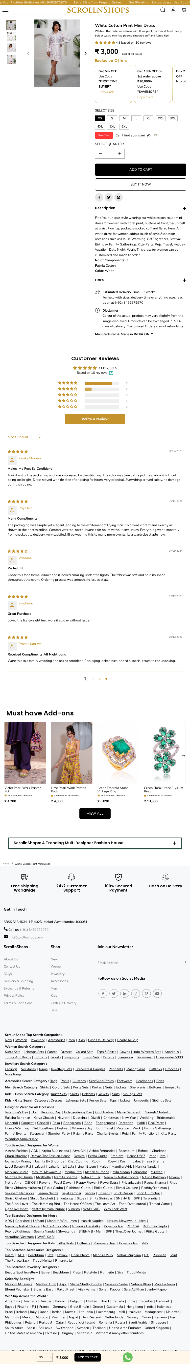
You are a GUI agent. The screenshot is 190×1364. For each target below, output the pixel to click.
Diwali (95, 1117)
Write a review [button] (95, 419)
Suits (109, 1087)
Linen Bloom (86, 1166)
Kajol (63, 1284)
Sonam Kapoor (109, 1289)
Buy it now (140, 184)
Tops (113, 1100)
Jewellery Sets (61, 1069)
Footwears (124, 1081)
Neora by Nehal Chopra (121, 1177)
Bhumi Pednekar (17, 1289)
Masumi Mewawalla (46, 1172)
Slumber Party (59, 1133)
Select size (104, 110)
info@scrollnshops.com (26, 937)
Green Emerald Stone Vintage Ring (112, 789)
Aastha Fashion (16, 1150)
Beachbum (127, 1150)
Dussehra (80, 1117)
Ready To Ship (127, 1040)
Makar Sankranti (129, 1112)
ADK (34, 1150)
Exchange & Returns (19, 988)
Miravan (157, 1172)
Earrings (11, 1069)
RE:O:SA (133, 1226)
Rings (43, 1069)
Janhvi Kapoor (157, 1289)
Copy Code (106, 92)
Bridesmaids (166, 1117)
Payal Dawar (63, 1182)
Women (57, 966)
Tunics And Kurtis (18, 1057)
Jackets (55, 1057)
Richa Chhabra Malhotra (23, 1187)
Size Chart (104, 135)
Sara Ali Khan (134, 1289)
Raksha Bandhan (17, 1117)
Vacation (123, 1128)
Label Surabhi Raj (18, 1166)
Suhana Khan (141, 1284)
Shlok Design (123, 1193)
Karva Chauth (44, 1117)
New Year (129, 1117)
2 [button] (93, 679)
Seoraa (90, 1193)
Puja (125, 1133)
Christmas (111, 1117)
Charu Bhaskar (16, 1156)
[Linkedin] (124, 993)
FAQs (8, 974)
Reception (126, 1123)
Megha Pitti (73, 1172)
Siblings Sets (132, 1094)
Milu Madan (121, 1172)
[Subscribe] (184, 963)
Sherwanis (137, 1087)
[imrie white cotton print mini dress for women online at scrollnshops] (57, 53)
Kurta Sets (12, 1051)
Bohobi (143, 1150)
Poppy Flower (86, 1182)
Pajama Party (83, 1133)
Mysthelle (43, 1177)
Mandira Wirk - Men (62, 1220)
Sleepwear (125, 1057)
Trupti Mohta (42, 1260)
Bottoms (40, 1057)
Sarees (52, 1051)
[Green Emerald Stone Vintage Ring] (118, 753)
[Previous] (28, 53)
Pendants (116, 1069)
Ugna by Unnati (16, 1209)
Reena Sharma (155, 1182)
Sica (120, 1272)
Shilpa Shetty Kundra (86, 1284)
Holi (34, 1112)
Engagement (105, 1123)
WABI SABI (91, 1209)
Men (54, 988)
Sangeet (27, 1123)
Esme (45, 1272)
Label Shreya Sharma (148, 1161)
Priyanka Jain (131, 1182)
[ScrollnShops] (98, 9)
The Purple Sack (17, 1260)
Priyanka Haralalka (86, 1226)
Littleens (83, 1243)
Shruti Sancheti (41, 1198)
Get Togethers (43, 1128)
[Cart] (184, 9)
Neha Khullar (90, 1177)
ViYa (145, 1243)
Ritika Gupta (103, 1187)
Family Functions (144, 1133)
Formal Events (15, 1133)
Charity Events (108, 1133)
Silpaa (81, 1198)
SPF (137, 1198)
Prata (76, 1272)
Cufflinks (155, 1069)
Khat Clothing (78, 1161)
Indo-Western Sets (147, 1051)
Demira (79, 1156)
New (54, 959)
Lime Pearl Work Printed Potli (68, 789)
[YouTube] (157, 993)
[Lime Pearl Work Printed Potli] (72, 753)
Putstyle (90, 1272)
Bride (88, 1123)
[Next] (85, 53)
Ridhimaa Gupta (78, 1187)
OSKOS (30, 1182)
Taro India (150, 1198)
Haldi (141, 1123)
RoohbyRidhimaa (154, 1187)
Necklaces (28, 1069)
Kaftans (108, 1057)
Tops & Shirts (106, 1051)
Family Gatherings (157, 1128)
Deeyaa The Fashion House (50, 1156)
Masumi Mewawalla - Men (126, 1220)
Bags (53, 1081)
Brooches (172, 1069)
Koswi (112, 1161)
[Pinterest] (118, 197)
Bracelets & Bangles (90, 1069)
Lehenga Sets (34, 1051)
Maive (103, 1166)
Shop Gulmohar (148, 1193)
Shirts (44, 1087)
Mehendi (11, 1123)
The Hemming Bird (46, 1203)
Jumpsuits (71, 1057)
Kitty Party (168, 1133)
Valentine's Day (16, 1112)
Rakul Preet (65, 1289)
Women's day (82, 1128)
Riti (146, 1255)
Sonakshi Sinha (116, 1284)
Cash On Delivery (63, 1003)
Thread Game (159, 1203)
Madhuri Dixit (46, 1284)
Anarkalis (172, 1051)
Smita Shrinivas (101, 1198)
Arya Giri (79, 1150)
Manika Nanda (146, 1166)
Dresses (66, 1051)
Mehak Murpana (97, 1172)
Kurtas (97, 1087)
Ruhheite (159, 1255)
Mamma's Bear (105, 1243)
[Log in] (173, 9)
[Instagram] (135, 993)
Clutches (79, 1081)
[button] (105, 42)
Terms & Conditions (18, 1003)
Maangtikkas (135, 1069)
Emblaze (117, 1156)
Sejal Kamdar (71, 1193)
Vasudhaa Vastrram (19, 1236)
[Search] (163, 9)
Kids (54, 995)
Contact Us (12, 966)
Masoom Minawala (18, 1284)
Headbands (144, 1081)
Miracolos (140, 1172)
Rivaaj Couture (127, 1187)
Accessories (59, 981)
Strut (173, 1255)
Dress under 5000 (169, 1057)
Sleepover (37, 1133)
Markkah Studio (16, 1172)
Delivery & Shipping (18, 981)
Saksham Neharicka (19, 1193)
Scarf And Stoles (101, 1081)
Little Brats (65, 1243)
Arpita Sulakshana (55, 1150)
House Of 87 (136, 1156)
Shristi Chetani (16, 1198)
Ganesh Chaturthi (158, 1112)
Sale (54, 1010)
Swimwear (145, 1057)
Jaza (163, 1156)
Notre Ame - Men (56, 1226)
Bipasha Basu (43, 1289)
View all (95, 813)
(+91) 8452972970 (34, 929)
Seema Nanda (48, 1193)
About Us (11, 959)
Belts (160, 1081)
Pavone (44, 1182)
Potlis (65, 1081)
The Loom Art (105, 1203)
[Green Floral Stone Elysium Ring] (165, 753)
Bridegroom (72, 1123)
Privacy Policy (14, 995)
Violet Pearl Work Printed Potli (23, 789)
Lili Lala (68, 1166)
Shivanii (104, 1193)
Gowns (124, 1051)
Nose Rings (13, 1074)
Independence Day (78, 1112)
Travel (108, 1128)
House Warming (17, 1128)
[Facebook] (99, 197)
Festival (63, 1128)
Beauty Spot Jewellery (21, 1272)
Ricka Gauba (53, 1187)
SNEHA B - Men (90, 1231)
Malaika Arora (164, 1284)
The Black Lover (16, 1203)
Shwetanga (64, 1198)
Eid (98, 1128)
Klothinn (98, 1161)
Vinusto (74, 1209)
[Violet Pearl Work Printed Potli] (25, 753)
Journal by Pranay (18, 1161)
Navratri (63, 1117)
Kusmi (124, 1161)
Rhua (173, 1182)
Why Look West (115, 1209)
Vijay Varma (86, 1289)
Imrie (152, 1156)
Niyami (174, 1177)
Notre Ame (13, 1182)
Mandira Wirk (122, 1166)
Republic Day (51, 1112)
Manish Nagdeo (91, 1220)
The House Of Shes (78, 1203)
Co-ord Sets (84, 1051)
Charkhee (159, 1150)
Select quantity (109, 144)
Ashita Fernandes (102, 1150)
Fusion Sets (91, 1057)
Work (137, 1128)
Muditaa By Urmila (19, 1177)
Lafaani (39, 1166)
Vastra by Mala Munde (48, 1209)
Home (6, 863)
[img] (18, 451)
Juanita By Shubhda (49, 1161)
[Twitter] (109, 197)
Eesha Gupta (97, 1156)
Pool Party (156, 1123)
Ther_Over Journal (132, 1203)
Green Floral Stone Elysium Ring (163, 789)
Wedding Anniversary (21, 1139)
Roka (56, 1123)
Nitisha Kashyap (154, 1177)
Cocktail (43, 1123)
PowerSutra (109, 1182)
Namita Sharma (65, 1177)
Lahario (53, 1166)
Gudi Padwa (104, 1112)
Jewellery (58, 974)
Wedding (146, 1117)
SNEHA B (123, 1198)
